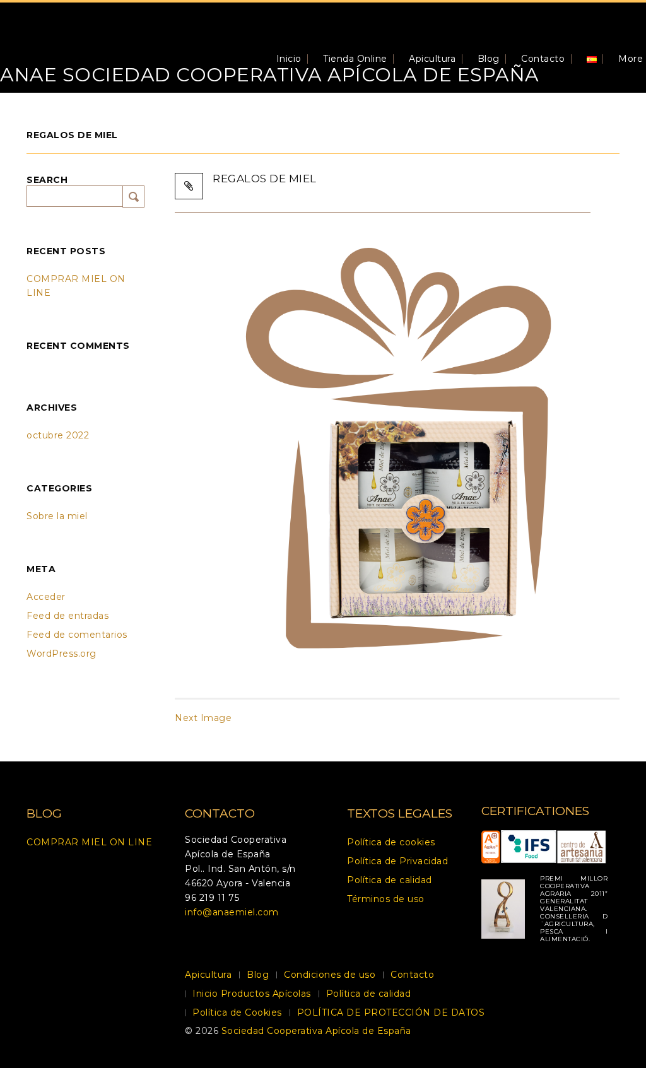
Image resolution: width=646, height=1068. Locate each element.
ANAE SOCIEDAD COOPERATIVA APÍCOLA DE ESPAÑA (269, 74)
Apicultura (432, 58)
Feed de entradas (67, 615)
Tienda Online (355, 58)
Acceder (46, 596)
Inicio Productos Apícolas (451, 190)
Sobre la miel (57, 516)
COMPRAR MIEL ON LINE (89, 842)
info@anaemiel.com (232, 912)
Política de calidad (389, 880)
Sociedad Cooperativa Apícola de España (316, 1030)
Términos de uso (386, 899)
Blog (489, 58)
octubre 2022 (57, 435)
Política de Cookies (237, 1012)
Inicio (289, 58)
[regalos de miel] (397, 446)
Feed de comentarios (76, 634)
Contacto (543, 58)
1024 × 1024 (344, 190)
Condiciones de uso (329, 974)
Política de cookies (391, 842)
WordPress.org (61, 653)
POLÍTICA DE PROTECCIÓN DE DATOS (391, 1012)
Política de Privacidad (397, 861)
